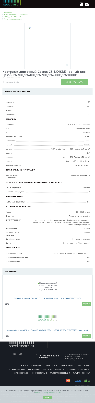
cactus (17, 78)
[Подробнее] (86, 304)
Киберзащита (37, 365)
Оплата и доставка (17, 369)
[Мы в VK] (16, 355)
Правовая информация (60, 373)
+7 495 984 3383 (48, 355)
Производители (39, 373)
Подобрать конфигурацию (78, 369)
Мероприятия (52, 365)
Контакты (59, 369)
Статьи (87, 365)
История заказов (21, 373)
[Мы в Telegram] (22, 355)
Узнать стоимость (74, 82)
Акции (78, 365)
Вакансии (47, 369)
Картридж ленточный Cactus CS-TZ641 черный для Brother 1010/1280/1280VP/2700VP (47, 298)
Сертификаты (34, 369)
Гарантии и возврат (81, 373)
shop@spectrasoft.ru (75, 360)
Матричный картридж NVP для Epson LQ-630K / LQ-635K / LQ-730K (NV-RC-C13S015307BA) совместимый (47, 330)
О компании (67, 365)
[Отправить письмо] (87, 4)
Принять (47, 397)
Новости (24, 365)
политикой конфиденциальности (48, 393)
